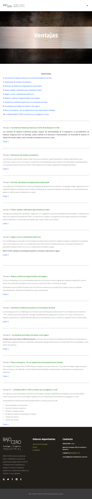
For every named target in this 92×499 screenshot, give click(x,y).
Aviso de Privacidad (40, 444)
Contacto (36, 450)
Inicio (35, 447)
